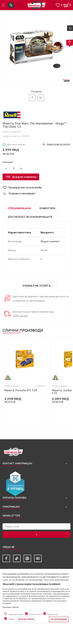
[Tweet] (41, 98)
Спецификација (19, 208)
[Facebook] (32, 98)
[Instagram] (27, 558)
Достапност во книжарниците (30, 217)
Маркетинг (53, 614)
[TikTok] (16, 558)
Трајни (11, 619)
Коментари (47, 208)
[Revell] (12, 114)
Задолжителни (15, 614)
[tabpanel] (36, 49)
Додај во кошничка (24, 176)
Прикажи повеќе (11, 607)
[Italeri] (8, 377)
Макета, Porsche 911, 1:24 (20, 390)
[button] (36, 187)
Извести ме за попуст (58, 144)
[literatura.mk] (36, 6)
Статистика (35, 614)
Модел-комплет (12, 132)
